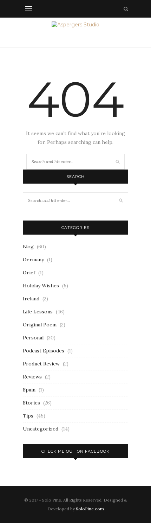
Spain (29, 390)
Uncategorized (40, 429)
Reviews (32, 377)
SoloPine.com (90, 508)
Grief (29, 272)
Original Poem (40, 324)
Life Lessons (38, 311)
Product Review (41, 364)
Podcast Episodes (43, 350)
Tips (28, 416)
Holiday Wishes (41, 285)
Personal (33, 337)
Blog (28, 246)
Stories (31, 403)
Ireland (31, 298)
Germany (33, 259)
